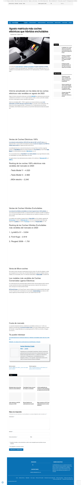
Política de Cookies (59, 477)
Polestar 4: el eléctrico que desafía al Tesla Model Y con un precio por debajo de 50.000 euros (66, 58)
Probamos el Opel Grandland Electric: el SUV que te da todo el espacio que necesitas (66, 65)
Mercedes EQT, (43, 158)
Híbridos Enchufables (41, 22)
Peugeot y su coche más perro (33, 0)
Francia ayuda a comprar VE (62, 0)
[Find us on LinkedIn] (57, 3)
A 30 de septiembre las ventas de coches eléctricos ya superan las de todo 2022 (43, 389)
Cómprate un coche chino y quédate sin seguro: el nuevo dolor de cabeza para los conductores (66, 79)
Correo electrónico (13, 436)
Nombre (11, 431)
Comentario (12, 416)
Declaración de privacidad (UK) (67, 479)
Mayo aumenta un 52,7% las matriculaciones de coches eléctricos (43, 404)
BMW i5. (11, 159)
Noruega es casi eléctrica (10, 0)
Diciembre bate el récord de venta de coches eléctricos (15, 388)
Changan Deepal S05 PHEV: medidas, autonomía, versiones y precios (66, 94)
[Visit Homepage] (19, 22)
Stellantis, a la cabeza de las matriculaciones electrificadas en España (24, 342)
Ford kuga (27, 221)
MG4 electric (29, 151)
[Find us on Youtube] (55, 3)
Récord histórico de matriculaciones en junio (28, 403)
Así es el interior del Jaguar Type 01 (43, 0)
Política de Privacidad (39, 477)
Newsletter (16, 3)
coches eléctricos (19, 66)
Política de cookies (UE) (68, 477)
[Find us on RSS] (54, 3)
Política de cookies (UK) (57, 479)
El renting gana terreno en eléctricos (72, 0)
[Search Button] (71, 3)
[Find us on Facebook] (49, 3)
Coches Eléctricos (32, 22)
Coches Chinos (64, 22)
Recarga (70, 22)
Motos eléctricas (50, 22)
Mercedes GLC (24, 220)
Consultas (20, 3)
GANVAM (33, 96)
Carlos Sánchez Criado (27, 346)
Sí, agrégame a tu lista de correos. (17, 446)
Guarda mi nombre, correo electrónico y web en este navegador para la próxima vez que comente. (28, 443)
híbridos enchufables (29, 66)
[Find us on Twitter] (51, 3)
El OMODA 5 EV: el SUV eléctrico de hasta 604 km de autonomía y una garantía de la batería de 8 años (67, 50)
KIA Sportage (12, 220)
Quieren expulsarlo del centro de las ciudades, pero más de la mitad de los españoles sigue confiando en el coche (67, 87)
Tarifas (24, 3)
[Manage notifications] (3, 482)
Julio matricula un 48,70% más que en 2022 (14, 403)
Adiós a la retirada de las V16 (53, 0)
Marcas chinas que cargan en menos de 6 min (21, 0)
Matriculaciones (58, 22)
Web (31, 436)
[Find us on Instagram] (52, 3)
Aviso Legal (33, 477)
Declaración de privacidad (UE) (49, 477)
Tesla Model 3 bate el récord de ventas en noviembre (29, 388)
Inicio (17, 477)
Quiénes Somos (11, 3)
